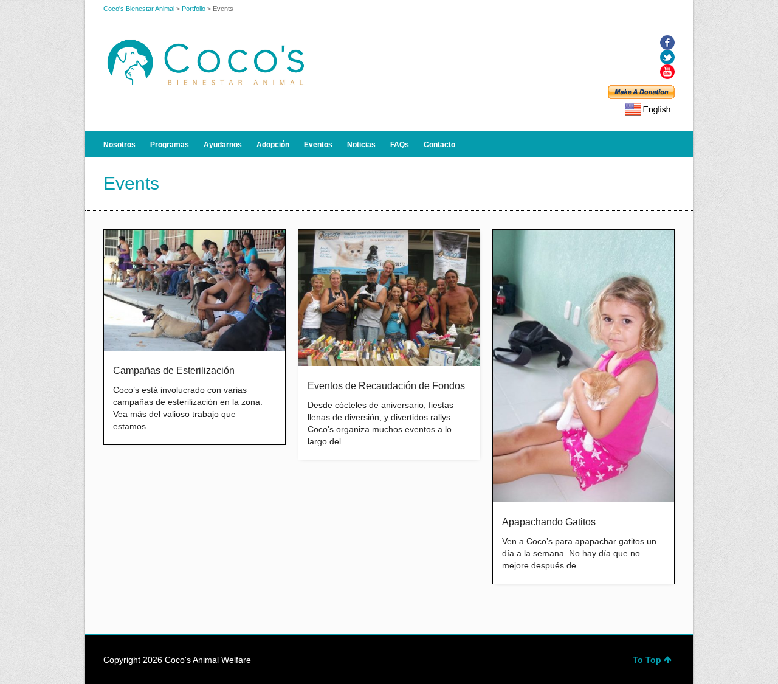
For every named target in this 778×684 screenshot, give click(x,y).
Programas (169, 144)
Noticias (361, 144)
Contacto (439, 144)
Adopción (272, 144)
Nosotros (119, 144)
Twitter (667, 57)
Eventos (318, 144)
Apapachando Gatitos (549, 522)
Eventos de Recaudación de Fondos (386, 386)
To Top (647, 660)
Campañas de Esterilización (174, 370)
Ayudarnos (223, 144)
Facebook (667, 42)
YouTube (667, 71)
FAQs (399, 144)
